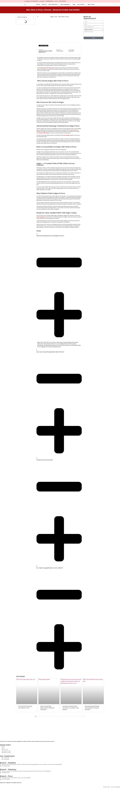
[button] (33, 17)
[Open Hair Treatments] (58, 4)
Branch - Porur (6, 776)
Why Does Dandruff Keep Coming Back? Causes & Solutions (92, 707)
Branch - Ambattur (8, 763)
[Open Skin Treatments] (70, 4)
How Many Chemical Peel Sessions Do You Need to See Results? (70, 707)
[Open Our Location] (85, 4)
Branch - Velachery (8, 769)
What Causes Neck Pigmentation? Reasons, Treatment (47, 707)
